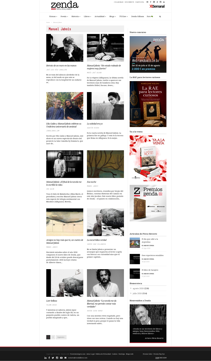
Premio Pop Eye (159, 354)
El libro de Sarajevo (150, 270)
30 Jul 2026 (145, 262)
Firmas (52, 16)
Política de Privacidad (103, 354)
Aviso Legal (90, 354)
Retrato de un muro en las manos (61, 65)
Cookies (114, 354)
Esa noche (91, 181)
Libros (87, 16)
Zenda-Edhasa (137, 16)
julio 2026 (137, 293)
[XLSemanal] (157, 6)
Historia (75, 16)
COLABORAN (118, 2)
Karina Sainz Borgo (94, 311)
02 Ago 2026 (146, 248)
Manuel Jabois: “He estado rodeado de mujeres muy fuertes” (104, 67)
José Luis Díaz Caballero (56, 70)
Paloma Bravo (51, 305)
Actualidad (99, 16)
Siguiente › (61, 337)
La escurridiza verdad (96, 239)
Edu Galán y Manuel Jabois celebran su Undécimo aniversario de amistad (63, 125)
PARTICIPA (140, 2)
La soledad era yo (95, 123)
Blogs (112, 16)
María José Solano (94, 73)
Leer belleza (51, 300)
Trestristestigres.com (77, 354)
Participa (122, 354)
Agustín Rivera (93, 128)
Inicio (48, 22)
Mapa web (129, 354)
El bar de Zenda (148, 245)
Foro (149, 16)
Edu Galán (50, 189)
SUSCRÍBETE (129, 2)
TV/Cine (122, 16)
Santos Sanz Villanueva (96, 244)
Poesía (63, 16)
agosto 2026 (138, 288)
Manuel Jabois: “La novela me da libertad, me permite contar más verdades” (101, 303)
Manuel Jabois (92, 186)
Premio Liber (147, 354)
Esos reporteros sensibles (153, 255)
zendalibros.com (52, 131)
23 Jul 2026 (145, 276)
